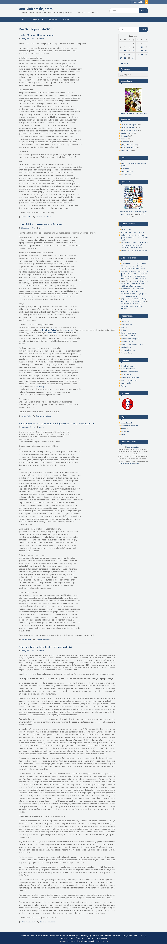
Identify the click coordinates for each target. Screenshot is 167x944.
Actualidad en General (129, 130)
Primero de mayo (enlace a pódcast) (134, 250)
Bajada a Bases (127, 366)
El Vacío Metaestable (129, 380)
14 (125, 51)
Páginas (51, 19)
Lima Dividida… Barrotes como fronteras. (41, 224)
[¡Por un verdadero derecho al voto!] (127, 410)
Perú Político (126, 347)
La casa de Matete (128, 336)
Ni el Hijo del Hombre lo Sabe (132, 344)
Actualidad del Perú (128, 127)
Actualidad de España (129, 124)
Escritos (124, 139)
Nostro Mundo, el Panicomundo (36, 35)
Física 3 (124, 327)
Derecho (124, 136)
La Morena (69, 330)
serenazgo (40, 386)
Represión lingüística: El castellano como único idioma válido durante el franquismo (134, 283)
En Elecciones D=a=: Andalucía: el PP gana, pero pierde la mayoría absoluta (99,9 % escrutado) (134, 245)
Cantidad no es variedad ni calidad (133, 278)
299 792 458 (125, 321)
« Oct (120, 63)
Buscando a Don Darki (129, 426)
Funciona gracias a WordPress (70, 941)
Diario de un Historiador (130, 377)
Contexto (124, 428)
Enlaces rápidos (137, 2)
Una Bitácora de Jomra (36, 9)
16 (133, 51)
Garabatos (125, 142)
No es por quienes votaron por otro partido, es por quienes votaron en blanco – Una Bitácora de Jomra (134, 273)
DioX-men (125, 431)
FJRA (123, 434)
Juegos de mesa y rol (129, 144)
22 (129, 54)
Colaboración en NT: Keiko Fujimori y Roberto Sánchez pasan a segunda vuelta (134, 237)
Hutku (123, 330)
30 (133, 58)
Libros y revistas (127, 174)
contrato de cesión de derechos (129, 463)
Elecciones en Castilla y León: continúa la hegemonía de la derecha (132, 306)
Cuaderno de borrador (129, 372)
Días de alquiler (127, 324)
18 (142, 51)
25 (142, 54)
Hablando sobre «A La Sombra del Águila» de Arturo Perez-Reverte (56, 423)
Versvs (123, 386)
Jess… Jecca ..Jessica (128, 333)
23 (133, 54)
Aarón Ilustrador (127, 423)
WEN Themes (103, 941)
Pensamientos (26, 217)
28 (125, 58)
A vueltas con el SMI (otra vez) (132, 232)
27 (121, 58)
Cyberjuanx (51, 332)
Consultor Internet (128, 369)
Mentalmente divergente (130, 339)
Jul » (126, 63)
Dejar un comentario (43, 217)
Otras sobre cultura (28, 922)
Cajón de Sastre (127, 133)
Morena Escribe (127, 341)
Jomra (41, 39)
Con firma (65, 19)
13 (121, 51)
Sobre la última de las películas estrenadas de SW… (46, 647)
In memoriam (126, 229)
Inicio (24, 19)
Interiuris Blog (126, 383)
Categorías (36, 19)
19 (146, 51)
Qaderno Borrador (128, 350)
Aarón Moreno (126, 263)
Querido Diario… (127, 353)
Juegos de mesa (127, 171)
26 (146, 54)
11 (142, 47)
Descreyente (126, 374)
